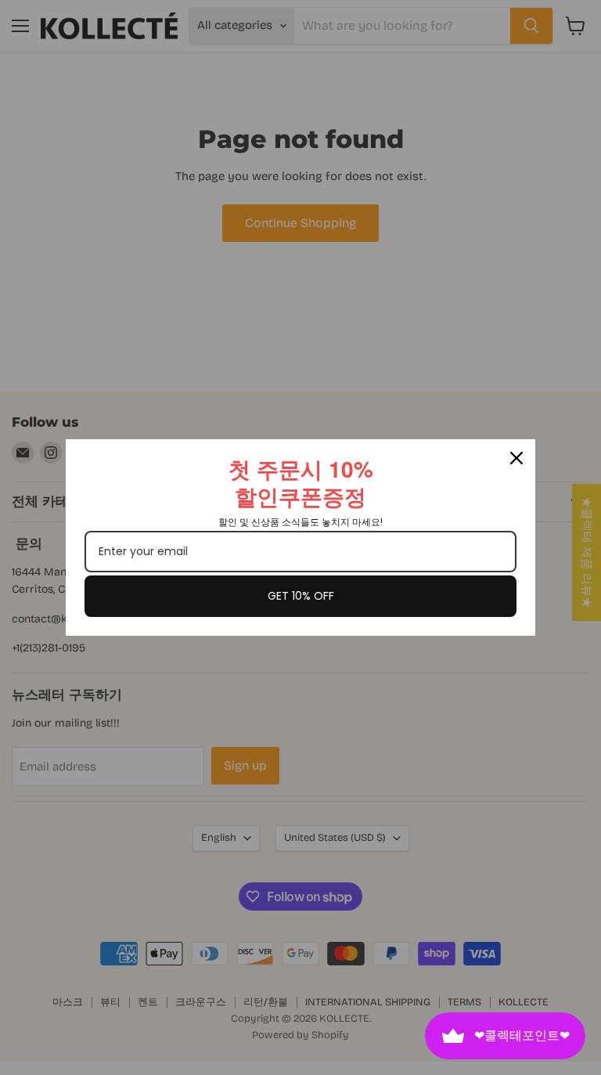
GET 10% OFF (301, 596)
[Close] (516, 458)
